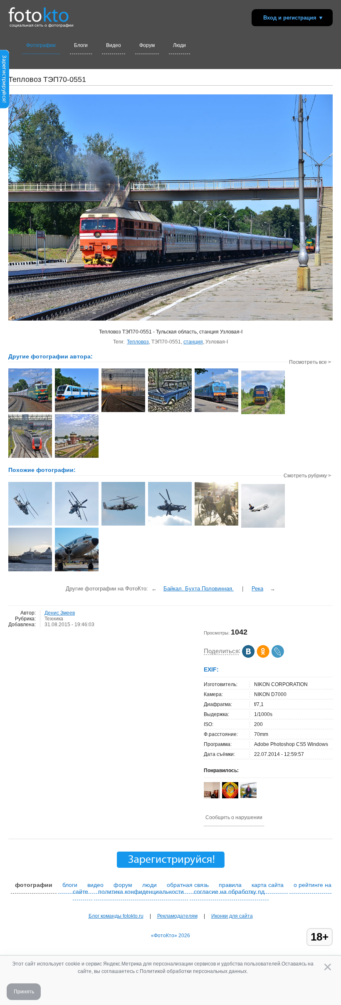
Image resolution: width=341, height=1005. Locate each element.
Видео (113, 45)
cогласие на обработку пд (229, 891)
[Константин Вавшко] (248, 796)
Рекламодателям (177, 916)
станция (193, 342)
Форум (147, 45)
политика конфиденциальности (141, 891)
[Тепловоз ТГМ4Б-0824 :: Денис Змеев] (263, 413)
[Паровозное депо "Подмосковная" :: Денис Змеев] (77, 457)
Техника (53, 619)
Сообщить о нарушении (233, 817)
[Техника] (216, 525)
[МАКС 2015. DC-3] (77, 570)
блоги (69, 885)
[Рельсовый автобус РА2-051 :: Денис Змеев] (77, 411)
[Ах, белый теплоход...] (30, 570)
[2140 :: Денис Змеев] (170, 411)
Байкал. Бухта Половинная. (198, 588)
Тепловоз (138, 342)
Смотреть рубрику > (307, 476)
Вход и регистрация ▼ (293, 18)
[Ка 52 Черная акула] (30, 525)
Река (257, 588)
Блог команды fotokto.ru (116, 916)
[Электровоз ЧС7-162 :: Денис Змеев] (30, 411)
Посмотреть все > (310, 362)
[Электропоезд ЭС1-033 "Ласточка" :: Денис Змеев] (30, 457)
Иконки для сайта (232, 916)
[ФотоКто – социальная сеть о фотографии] (38, 11)
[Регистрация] (4, 107)
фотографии (33, 885)
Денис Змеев (59, 613)
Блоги (81, 45)
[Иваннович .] (230, 797)
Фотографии (41, 45)
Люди (179, 45)
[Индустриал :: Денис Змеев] (123, 411)
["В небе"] (263, 527)
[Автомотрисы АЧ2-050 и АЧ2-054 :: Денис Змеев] (216, 411)
